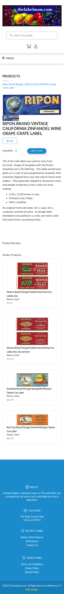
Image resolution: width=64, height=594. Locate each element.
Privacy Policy (32, 568)
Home (5, 80)
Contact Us (32, 545)
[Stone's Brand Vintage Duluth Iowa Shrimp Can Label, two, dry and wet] (32, 331)
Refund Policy (32, 572)
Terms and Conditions (32, 564)
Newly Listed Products (32, 537)
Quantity (7, 150)
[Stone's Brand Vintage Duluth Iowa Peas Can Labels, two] (32, 276)
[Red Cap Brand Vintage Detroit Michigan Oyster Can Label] (32, 419)
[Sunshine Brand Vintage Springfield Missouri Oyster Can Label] (32, 380)
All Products (32, 541)
